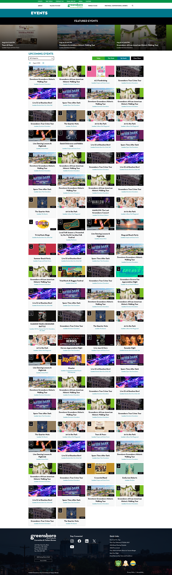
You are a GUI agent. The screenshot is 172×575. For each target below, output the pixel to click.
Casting (88, 1)
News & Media (43, 560)
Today (98, 58)
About (40, 6)
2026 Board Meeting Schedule (118, 545)
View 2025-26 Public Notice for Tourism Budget (123, 550)
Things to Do (92, 6)
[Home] (75, 5)
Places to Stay (55, 6)
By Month (124, 58)
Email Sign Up (71, 1)
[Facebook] (79, 541)
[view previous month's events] (29, 63)
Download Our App (115, 540)
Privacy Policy (131, 572)
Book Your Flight (114, 553)
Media (80, 1)
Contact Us (59, 1)
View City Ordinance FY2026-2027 (120, 542)
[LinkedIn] (87, 541)
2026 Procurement (115, 548)
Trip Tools (49, 1)
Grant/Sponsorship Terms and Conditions (121, 556)
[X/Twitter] (94, 541)
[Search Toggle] (132, 6)
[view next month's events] (43, 63)
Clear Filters (137, 58)
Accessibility (140, 572)
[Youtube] (72, 547)
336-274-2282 (43, 549)
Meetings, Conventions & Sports (116, 6)
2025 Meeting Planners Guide (43, 557)
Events (40, 1)
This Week (111, 58)
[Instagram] (72, 541)
